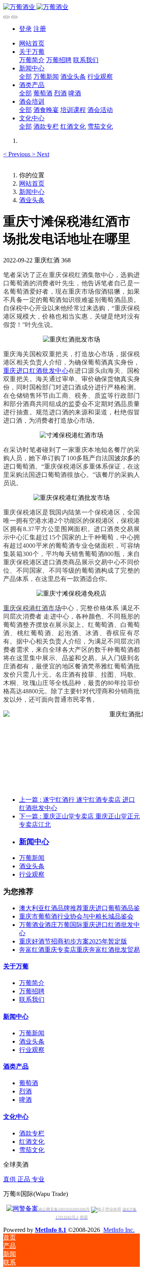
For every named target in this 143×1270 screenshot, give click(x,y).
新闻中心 (31, 191)
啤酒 (25, 1099)
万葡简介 (31, 983)
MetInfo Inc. (119, 1229)
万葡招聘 (31, 991)
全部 (25, 76)
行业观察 (31, 874)
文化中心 (16, 1116)
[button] (17, 154)
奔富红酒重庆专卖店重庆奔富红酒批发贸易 (79, 949)
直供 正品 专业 (23, 1179)
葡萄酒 (28, 1083)
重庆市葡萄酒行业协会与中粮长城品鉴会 (76, 916)
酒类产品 (16, 1066)
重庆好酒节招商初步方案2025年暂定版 (73, 941)
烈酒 (25, 1091)
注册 (39, 28)
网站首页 (31, 43)
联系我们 (31, 999)
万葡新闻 (31, 857)
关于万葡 (16, 966)
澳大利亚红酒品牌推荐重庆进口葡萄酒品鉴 (79, 908)
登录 (25, 28)
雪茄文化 (31, 1150)
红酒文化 (31, 1141)
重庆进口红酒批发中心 (35, 370)
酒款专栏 (31, 1133)
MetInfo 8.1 (50, 1229)
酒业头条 (31, 200)
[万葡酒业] (71, 7)
